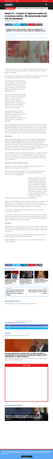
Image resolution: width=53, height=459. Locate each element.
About (17, 1)
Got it (30, 456)
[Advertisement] (37, 99)
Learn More (24, 456)
